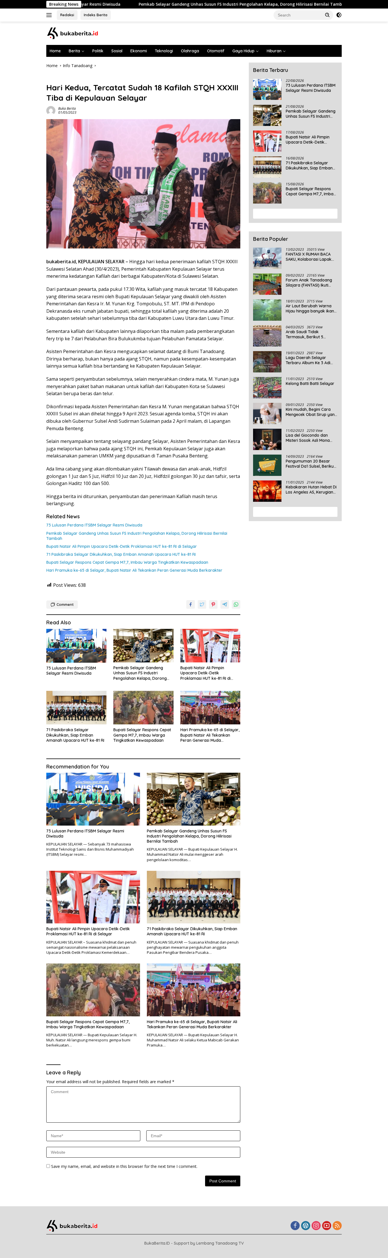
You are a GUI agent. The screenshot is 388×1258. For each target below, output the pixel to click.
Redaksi (67, 15)
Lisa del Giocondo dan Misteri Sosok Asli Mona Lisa (308, 438)
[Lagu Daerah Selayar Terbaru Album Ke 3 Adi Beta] (267, 361)
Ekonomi (138, 50)
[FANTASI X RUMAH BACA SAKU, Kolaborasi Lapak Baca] (267, 258)
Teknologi (164, 50)
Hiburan (274, 50)
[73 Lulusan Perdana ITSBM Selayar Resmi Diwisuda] (76, 646)
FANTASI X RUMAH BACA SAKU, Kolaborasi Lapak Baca (308, 257)
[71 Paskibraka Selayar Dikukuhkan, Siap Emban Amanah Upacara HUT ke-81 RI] (76, 708)
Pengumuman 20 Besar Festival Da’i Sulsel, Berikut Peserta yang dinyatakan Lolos (310, 464)
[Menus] (50, 15)
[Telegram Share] (224, 604)
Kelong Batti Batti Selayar (310, 383)
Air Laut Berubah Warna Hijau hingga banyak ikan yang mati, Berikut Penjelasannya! (310, 308)
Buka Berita (67, 108)
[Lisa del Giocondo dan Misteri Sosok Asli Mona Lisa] (267, 439)
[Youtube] (326, 1226)
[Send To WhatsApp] (236, 604)
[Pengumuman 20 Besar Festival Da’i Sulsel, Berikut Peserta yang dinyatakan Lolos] (267, 465)
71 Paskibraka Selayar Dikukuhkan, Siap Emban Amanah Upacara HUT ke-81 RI (121, 554)
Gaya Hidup (243, 50)
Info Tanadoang (61, 77)
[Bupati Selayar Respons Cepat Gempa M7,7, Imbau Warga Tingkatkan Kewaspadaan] (143, 708)
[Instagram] (316, 1226)
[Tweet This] (202, 604)
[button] (327, 14)
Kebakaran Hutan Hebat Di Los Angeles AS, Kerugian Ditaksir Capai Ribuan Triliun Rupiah (311, 489)
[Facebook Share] (190, 604)
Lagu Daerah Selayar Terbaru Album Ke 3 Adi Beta (308, 360)
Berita (74, 50)
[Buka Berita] (77, 33)
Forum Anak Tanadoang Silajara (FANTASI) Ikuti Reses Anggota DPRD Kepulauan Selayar (309, 282)
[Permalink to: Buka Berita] (50, 110)
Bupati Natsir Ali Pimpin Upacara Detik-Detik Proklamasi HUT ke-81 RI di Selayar (121, 546)
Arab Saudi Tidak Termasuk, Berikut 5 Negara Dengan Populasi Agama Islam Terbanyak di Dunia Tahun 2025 (311, 334)
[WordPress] (305, 1226)
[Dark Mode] (339, 15)
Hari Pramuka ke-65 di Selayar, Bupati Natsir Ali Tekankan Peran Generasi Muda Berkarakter (134, 570)
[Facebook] (295, 1226)
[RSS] (337, 1226)
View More (293, 213)
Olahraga (190, 50)
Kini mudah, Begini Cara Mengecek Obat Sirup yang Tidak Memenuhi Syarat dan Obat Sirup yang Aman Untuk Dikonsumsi (311, 412)
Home (55, 50)
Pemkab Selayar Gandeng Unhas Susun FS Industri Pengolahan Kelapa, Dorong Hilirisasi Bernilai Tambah (195, 4)
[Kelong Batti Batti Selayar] (267, 387)
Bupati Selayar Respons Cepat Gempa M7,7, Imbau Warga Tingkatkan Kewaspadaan (127, 562)
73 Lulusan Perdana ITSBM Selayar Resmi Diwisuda (94, 525)
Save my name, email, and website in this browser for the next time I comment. (124, 1166)
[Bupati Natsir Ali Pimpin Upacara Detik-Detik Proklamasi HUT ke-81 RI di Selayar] (210, 646)
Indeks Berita (95, 15)
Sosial (116, 50)
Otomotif (215, 50)
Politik (97, 50)
